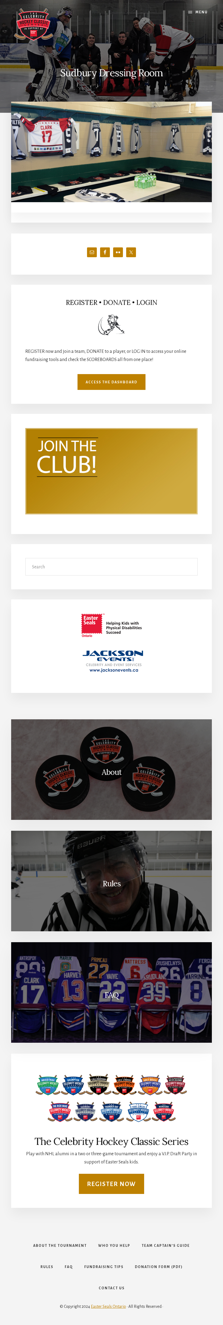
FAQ (111, 995)
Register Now (111, 1184)
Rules (112, 884)
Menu (202, 12)
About (112, 772)
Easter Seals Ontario (108, 1306)
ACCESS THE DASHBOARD (111, 382)
